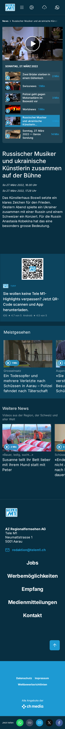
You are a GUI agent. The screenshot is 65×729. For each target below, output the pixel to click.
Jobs (32, 563)
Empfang (32, 589)
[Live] (31, 7)
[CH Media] (32, 705)
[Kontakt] (57, 7)
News (5, 21)
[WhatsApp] (19, 722)
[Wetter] (44, 7)
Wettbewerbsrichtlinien (32, 684)
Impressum (42, 678)
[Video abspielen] (32, 44)
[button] (29, 722)
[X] (49, 722)
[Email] (39, 722)
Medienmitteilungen (32, 602)
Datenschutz (24, 678)
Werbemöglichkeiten (32, 576)
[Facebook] (59, 722)
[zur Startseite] (10, 7)
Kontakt (32, 615)
